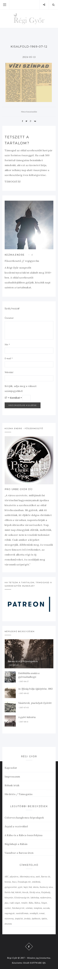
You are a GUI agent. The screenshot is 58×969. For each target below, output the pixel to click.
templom (38, 908)
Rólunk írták (12, 785)
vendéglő (34, 913)
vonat (42, 913)
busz (14, 882)
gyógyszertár (11, 887)
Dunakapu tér (24, 882)
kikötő (18, 892)
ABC (7, 876)
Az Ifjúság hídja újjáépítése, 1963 (35, 688)
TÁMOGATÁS (13, 181)
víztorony (9, 918)
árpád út (19, 918)
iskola (36, 887)
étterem (8, 924)
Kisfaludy (45, 892)
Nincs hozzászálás (29, 112)
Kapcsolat (11, 767)
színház (29, 908)
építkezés (36, 918)
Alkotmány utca (27, 876)
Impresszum (12, 776)
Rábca (37, 903)
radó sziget (15, 903)
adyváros (14, 876)
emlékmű (36, 882)
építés (44, 918)
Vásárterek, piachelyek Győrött (35, 703)
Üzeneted (9, 318)
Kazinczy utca (46, 887)
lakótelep (35, 897)
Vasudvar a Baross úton (19, 852)
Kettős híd (9, 892)
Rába (31, 903)
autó (38, 876)
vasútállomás (22, 913)
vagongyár (10, 913)
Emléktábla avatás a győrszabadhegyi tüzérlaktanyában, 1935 (30, 677)
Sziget (44, 903)
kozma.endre (14, 254)
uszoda (46, 908)
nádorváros (45, 897)
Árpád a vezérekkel (16, 826)
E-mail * (9, 358)
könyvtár (9, 897)
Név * (7, 344)
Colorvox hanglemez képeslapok (24, 817)
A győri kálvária (27, 717)
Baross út (45, 876)
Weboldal (9, 372)
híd (30, 887)
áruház (27, 918)
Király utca (35, 892)
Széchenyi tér (18, 908)
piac (7, 903)
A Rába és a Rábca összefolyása (23, 835)
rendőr (24, 903)
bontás (8, 882)
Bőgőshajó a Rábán (16, 844)
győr (20, 887)
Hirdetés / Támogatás (18, 794)
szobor (8, 908)
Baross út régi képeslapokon (23, 661)
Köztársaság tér (21, 897)
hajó (26, 887)
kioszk (25, 892)
